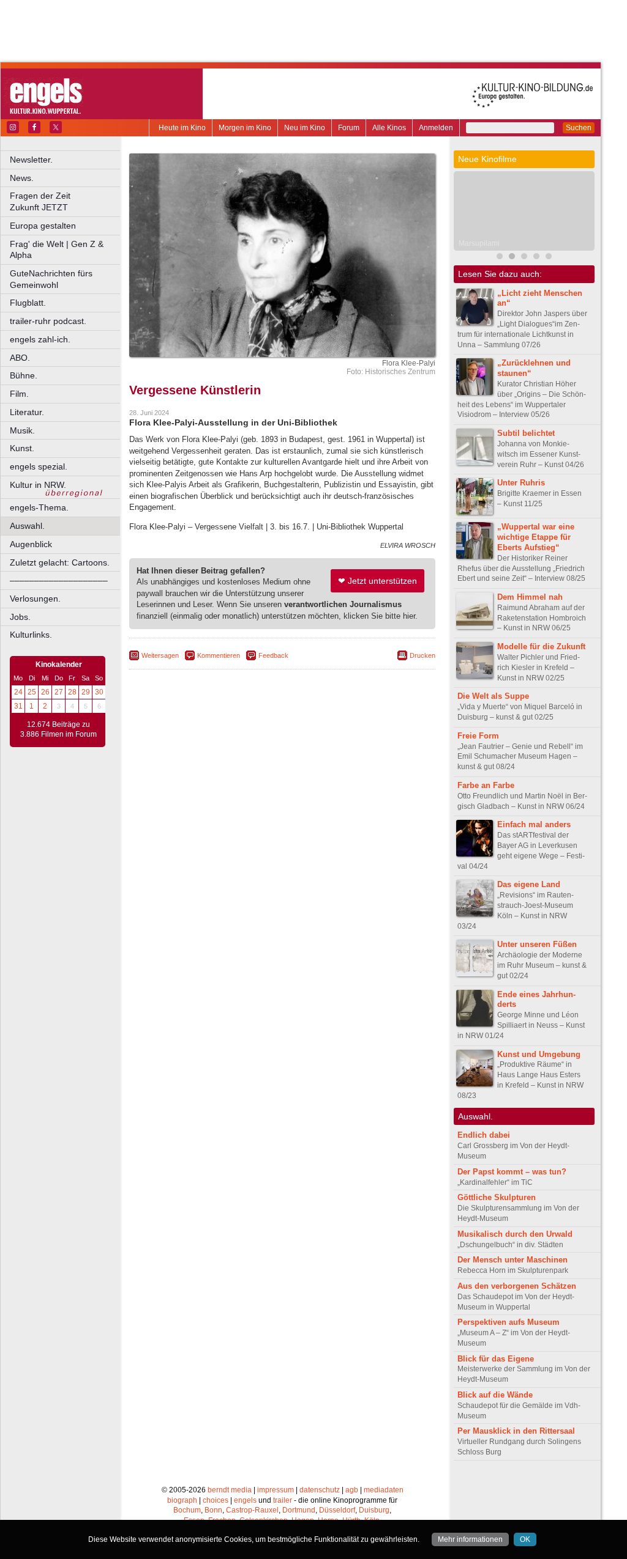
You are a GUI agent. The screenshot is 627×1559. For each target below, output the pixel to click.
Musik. (22, 430)
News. (22, 178)
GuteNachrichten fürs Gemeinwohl (51, 279)
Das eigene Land (528, 884)
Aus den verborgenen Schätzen (516, 1286)
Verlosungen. (35, 598)
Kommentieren (218, 655)
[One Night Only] (536, 257)
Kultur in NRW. (38, 485)
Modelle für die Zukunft (541, 646)
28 (72, 692)
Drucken (422, 655)
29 (85, 692)
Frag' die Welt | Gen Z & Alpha (56, 249)
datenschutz (319, 1490)
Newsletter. (31, 159)
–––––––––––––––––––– (59, 580)
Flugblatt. (28, 303)
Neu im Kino (304, 127)
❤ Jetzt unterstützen (377, 581)
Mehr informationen (470, 1539)
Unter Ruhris (521, 482)
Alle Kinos (389, 127)
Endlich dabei (483, 1135)
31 (18, 706)
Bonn (213, 1510)
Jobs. (20, 617)
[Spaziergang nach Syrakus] (524, 257)
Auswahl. (27, 526)
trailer (282, 1500)
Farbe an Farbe (485, 785)
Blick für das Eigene (495, 1358)
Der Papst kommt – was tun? (511, 1171)
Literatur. (27, 412)
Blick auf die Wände (495, 1394)
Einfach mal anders (534, 824)
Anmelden (436, 127)
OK (525, 1539)
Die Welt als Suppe (493, 696)
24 (18, 692)
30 (99, 692)
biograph (182, 1500)
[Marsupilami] (512, 257)
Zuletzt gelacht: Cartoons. (60, 562)
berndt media (230, 1490)
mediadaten (384, 1490)
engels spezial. (38, 466)
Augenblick (31, 544)
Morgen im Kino (245, 127)
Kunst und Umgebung (538, 1054)
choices (215, 1500)
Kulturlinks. (31, 634)
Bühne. (23, 375)
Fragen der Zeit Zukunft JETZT (66, 201)
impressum (275, 1490)
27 (58, 692)
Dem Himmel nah (530, 597)
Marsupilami (479, 243)
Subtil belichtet (526, 433)
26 (45, 692)
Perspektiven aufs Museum (508, 1322)
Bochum (187, 1510)
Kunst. (22, 448)
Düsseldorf (337, 1510)
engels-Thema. (39, 507)
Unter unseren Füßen (537, 944)
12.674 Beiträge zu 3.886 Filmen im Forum (58, 729)
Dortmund (298, 1510)
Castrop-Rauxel (252, 1510)
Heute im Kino (182, 127)
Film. (19, 394)
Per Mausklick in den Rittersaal (516, 1431)
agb (351, 1490)
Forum (348, 127)
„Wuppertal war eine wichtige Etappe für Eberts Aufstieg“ (535, 537)
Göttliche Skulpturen (496, 1197)
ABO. (20, 358)
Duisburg (374, 1510)
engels (245, 1500)
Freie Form (478, 735)
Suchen (578, 127)
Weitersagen (160, 655)
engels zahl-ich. (40, 339)
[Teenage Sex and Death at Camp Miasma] (549, 257)
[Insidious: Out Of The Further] (500, 257)
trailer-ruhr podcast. (48, 321)
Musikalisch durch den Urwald (515, 1234)
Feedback (273, 655)
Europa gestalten (43, 225)
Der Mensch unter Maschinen (512, 1259)
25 (32, 692)
